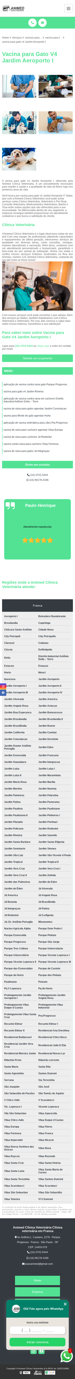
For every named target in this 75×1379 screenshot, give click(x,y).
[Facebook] (41, 1351)
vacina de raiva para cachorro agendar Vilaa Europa (33, 429)
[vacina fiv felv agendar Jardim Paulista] (19, 86)
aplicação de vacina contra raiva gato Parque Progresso (35, 384)
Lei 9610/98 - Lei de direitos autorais (38, 1214)
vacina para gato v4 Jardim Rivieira (24, 391)
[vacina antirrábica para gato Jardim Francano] (56, 86)
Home (37, 1280)
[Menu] (68, 8)
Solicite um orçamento (37, 358)
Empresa (37, 1291)
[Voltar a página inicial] (13, 8)
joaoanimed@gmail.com (39, 1263)
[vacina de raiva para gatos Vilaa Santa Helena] (19, 123)
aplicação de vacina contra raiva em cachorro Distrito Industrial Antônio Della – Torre (34, 400)
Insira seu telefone (38, 1322)
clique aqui (43, 345)
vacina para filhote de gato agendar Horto (27, 415)
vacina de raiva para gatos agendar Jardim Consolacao (35, 408)
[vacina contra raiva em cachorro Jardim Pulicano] (19, 159)
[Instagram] (33, 1351)
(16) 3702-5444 (24, 345)
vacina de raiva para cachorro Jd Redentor (28, 436)
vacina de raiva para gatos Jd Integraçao (27, 451)
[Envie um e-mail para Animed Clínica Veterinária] (42, 23)
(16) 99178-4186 (39, 480)
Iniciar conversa (37, 1342)
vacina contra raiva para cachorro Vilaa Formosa (31, 444)
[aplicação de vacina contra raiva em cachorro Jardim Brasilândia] (56, 123)
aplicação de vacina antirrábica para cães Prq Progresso (36, 422)
